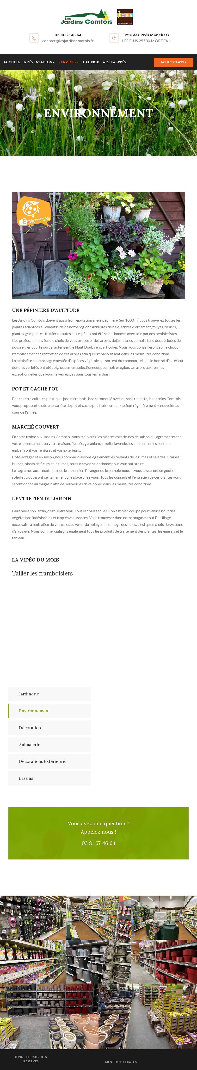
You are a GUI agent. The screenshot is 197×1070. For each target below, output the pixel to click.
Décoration (30, 727)
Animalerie (29, 744)
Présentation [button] (38, 62)
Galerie (91, 62)
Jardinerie (29, 694)
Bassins (26, 778)
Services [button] (67, 62)
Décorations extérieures (43, 761)
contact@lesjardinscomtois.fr (68, 40)
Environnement (34, 710)
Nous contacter (173, 62)
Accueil (12, 62)
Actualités (114, 62)
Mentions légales (121, 1062)
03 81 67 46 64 (68, 35)
